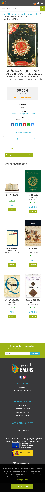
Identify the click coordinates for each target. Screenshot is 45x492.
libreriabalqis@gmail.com (22, 390)
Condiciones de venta (22, 409)
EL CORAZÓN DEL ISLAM (33, 301)
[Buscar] (42, 8)
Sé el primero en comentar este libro (19, 155)
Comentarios (10, 148)
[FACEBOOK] (20, 377)
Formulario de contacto (23, 394)
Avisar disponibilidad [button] (27, 139)
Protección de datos (22, 412)
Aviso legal (22, 405)
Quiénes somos (22, 427)
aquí (27, 477)
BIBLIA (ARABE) (12, 195)
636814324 (22, 387)
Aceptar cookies (22, 486)
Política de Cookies (22, 415)
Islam (4, 14)
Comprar (12, 209)
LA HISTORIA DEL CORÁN (12, 301)
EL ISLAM (33, 248)
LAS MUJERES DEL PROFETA (12, 249)
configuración (22, 479)
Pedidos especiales (22, 430)
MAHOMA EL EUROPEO (33, 196)
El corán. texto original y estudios (24, 14)
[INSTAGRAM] (24, 377)
